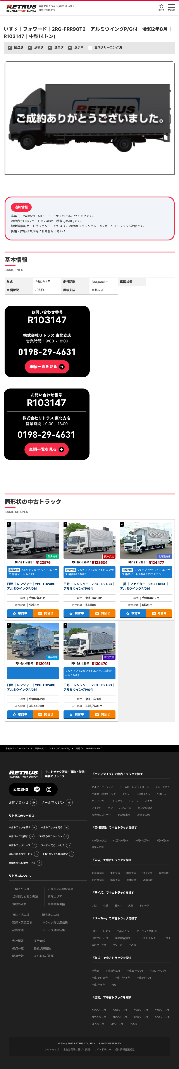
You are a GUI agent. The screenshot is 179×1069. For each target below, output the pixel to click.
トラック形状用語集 (55, 922)
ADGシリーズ (141, 1017)
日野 (94, 931)
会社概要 (18, 941)
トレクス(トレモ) (147, 938)
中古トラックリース (19, 845)
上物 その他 (143, 814)
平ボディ (162, 794)
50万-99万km (121, 840)
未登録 (95, 970)
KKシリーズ (117, 1024)
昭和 (114, 984)
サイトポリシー (102, 1049)
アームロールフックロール (134, 787)
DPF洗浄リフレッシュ (50, 836)
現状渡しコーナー (101, 814)
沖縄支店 (148, 880)
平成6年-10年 (144, 977)
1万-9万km (163, 840)
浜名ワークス (99, 945)
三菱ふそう (123, 931)
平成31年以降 (112, 970)
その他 (132, 945)
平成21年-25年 (158, 970)
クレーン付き (162, 787)
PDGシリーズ (120, 1017)
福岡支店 (115, 880)
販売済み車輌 (50, 915)
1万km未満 (97, 847)
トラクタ (117, 801)
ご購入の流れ (20, 889)
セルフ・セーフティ (102, 787)
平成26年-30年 (135, 970)
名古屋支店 (98, 880)
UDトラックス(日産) (147, 931)
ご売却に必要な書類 (60, 889)
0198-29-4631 (47, 434)
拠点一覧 (18, 948)
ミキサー (150, 801)
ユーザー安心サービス (53, 845)
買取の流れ (19, 904)
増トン (118, 905)
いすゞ (106, 931)
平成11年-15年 (122, 977)
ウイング (96, 807)
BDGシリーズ (162, 1017)
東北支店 (115, 873)
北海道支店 (98, 873)
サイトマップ (52, 1049)
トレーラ (133, 801)
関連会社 (18, 956)
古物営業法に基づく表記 (76, 1049)
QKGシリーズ (99, 1010)
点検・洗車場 (20, 915)
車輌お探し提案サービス (22, 863)
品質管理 (18, 930)
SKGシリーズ (99, 1017)
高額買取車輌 (56, 904)
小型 (94, 905)
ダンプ (125, 794)
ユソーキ (117, 945)
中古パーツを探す (18, 836)
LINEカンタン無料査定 (55, 854)
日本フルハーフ (100, 938)
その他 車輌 (123, 814)
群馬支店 (131, 873)
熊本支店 (131, 880)
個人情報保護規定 (124, 1049)
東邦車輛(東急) (123, 938)
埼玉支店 (147, 873)
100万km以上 (99, 840)
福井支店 (164, 873)
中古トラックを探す (19, 827)
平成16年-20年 (100, 977)
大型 (130, 905)
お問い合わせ (18, 802)
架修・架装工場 (22, 922)
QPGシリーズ (120, 1010)
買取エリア (55, 896)
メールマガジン (52, 802)
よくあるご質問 (43, 956)
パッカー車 (125, 807)
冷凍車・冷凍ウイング (104, 794)
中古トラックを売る (51, 827)
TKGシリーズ (141, 1010)
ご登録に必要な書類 (25, 896)
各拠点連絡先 (42, 948)
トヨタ (166, 938)
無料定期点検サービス (21, 854)
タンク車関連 (145, 807)
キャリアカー (99, 801)
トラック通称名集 (53, 930)
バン (110, 807)
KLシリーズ (98, 1024)
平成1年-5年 (98, 984)
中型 (105, 905)
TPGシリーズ (162, 1010)
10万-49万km (142, 840)
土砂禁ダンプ (143, 794)
